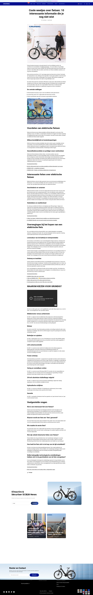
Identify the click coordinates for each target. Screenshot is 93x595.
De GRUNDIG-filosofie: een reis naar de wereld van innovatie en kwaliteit (42, 220)
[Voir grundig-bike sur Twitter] (11, 592)
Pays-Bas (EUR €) (43, 591)
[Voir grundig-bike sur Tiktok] (6, 592)
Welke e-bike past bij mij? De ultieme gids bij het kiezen (38, 280)
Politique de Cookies (60, 586)
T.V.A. (57, 584)
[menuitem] (28, 3)
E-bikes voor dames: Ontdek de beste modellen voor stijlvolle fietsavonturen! (43, 218)
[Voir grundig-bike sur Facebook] (9, 592)
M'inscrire (34, 575)
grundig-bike (44, 593)
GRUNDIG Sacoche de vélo (26, 580)
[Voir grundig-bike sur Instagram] (4, 592)
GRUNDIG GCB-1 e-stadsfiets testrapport (35, 168)
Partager (30, 472)
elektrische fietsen (45, 66)
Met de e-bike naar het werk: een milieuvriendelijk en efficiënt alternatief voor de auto (45, 166)
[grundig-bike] (6, 3)
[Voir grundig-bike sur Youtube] (14, 592)
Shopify (52, 593)
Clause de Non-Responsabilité (62, 582)
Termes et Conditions (60, 580)
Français (50, 591)
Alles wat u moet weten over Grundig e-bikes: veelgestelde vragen (41, 469)
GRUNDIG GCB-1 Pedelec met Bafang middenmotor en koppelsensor (41, 170)
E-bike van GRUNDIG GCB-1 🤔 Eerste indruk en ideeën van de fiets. (41, 278)
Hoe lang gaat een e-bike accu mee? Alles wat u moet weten (39, 282)
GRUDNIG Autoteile (43, 580)
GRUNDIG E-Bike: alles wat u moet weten (35, 276)
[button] (80, 4)
